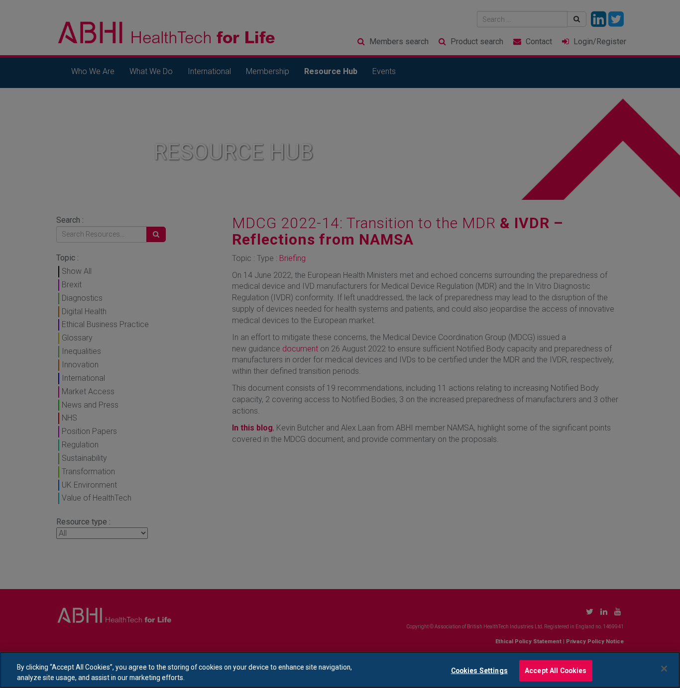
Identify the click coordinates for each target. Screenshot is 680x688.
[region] (340, 670)
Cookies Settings (479, 671)
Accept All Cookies (556, 671)
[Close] (664, 669)
